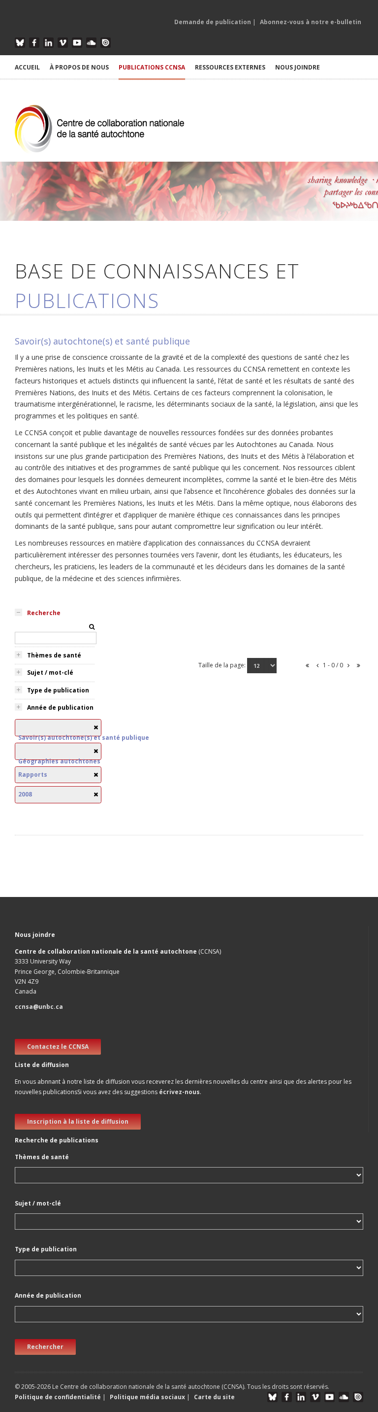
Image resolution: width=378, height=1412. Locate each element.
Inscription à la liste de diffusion (77, 1121)
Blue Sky (20, 42)
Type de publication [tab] (58, 690)
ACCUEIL (27, 67)
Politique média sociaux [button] (147, 1397)
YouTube (77, 42)
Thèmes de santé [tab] (54, 655)
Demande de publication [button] (212, 22)
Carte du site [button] (214, 1397)
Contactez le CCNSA (58, 1046)
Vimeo (63, 42)
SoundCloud (91, 42)
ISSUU (105, 42)
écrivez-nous (179, 1092)
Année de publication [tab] (60, 707)
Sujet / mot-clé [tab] (50, 672)
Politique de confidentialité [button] (58, 1397)
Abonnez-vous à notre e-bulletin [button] (310, 22)
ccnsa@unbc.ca (39, 1006)
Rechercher (45, 1347)
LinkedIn (48, 42)
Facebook (34, 42)
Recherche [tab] (44, 613)
